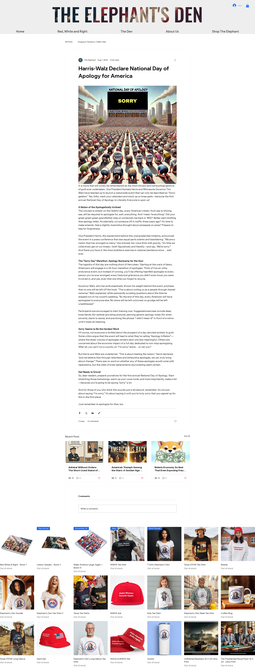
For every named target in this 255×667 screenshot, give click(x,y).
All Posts (69, 42)
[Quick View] (17, 544)
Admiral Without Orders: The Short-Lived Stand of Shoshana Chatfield (83, 469)
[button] (247, 5)
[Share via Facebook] (79, 413)
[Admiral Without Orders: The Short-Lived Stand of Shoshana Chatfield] (84, 452)
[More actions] (175, 60)
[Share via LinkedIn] (92, 413)
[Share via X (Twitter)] (86, 413)
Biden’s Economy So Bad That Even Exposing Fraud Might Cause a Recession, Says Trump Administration (170, 469)
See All (187, 436)
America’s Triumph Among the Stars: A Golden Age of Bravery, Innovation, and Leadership (127, 469)
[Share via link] (99, 413)
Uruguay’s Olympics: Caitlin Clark (92, 42)
